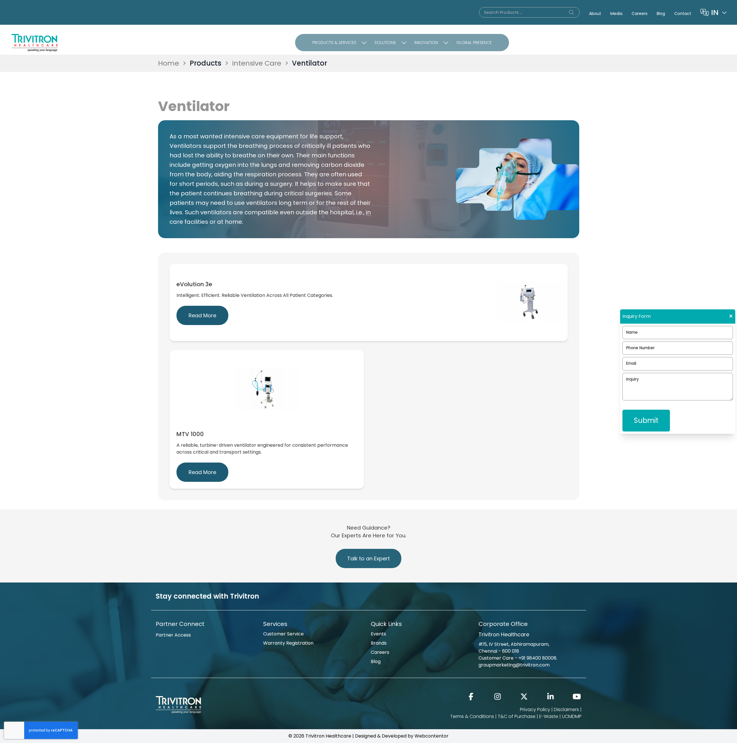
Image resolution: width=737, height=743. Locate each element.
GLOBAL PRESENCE (474, 42)
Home (168, 63)
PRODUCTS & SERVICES (334, 42)
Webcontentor (432, 736)
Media (616, 13)
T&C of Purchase (516, 716)
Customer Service (283, 634)
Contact (682, 13)
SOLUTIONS (385, 42)
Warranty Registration (288, 643)
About (595, 13)
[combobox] (719, 12)
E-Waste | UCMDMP (560, 716)
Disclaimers (566, 709)
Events (378, 634)
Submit (646, 420)
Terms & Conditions (472, 716)
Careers (639, 13)
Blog (661, 13)
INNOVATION (426, 42)
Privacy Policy (535, 709)
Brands (379, 643)
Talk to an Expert (368, 558)
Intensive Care (256, 63)
